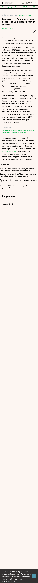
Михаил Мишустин (9, 151)
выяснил (10, 38)
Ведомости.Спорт (7, 29)
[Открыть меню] (35, 3)
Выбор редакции (7, 7)
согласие (7, 576)
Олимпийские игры (24, 15)
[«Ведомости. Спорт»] (3, 3)
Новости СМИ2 (7, 204)
